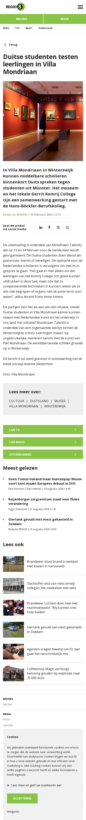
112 (17, 28)
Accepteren (22, 798)
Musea (59, 401)
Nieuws (21, 19)
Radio (6, 719)
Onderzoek (45, 28)
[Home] (21, 7)
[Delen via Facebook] (49, 227)
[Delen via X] (58, 227)
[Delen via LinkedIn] (40, 227)
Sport (28, 28)
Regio (64, 19)
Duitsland (39, 401)
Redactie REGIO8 (15, 214)
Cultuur (16, 401)
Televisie (8, 725)
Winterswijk (55, 406)
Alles (6, 28)
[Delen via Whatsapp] (67, 227)
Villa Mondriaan (23, 406)
